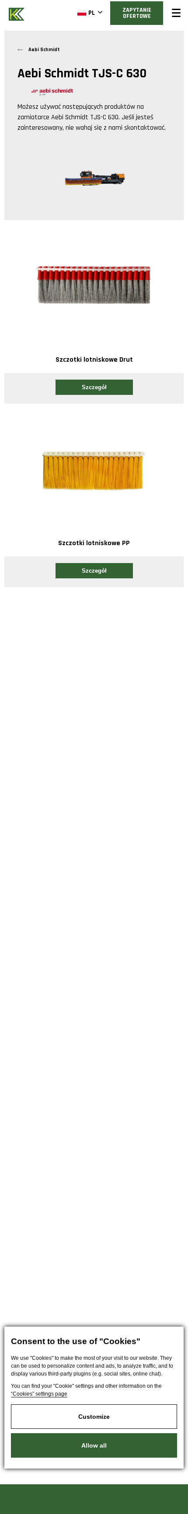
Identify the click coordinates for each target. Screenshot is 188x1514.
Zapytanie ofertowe (136, 13)
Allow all (94, 1445)
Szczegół (94, 387)
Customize (94, 1416)
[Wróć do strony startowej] (17, 13)
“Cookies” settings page (39, 1394)
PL (91, 13)
